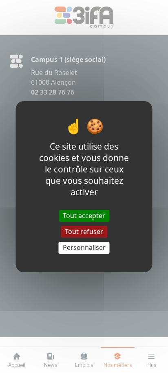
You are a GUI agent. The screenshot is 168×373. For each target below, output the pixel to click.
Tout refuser (84, 231)
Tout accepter (84, 215)
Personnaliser (84, 247)
